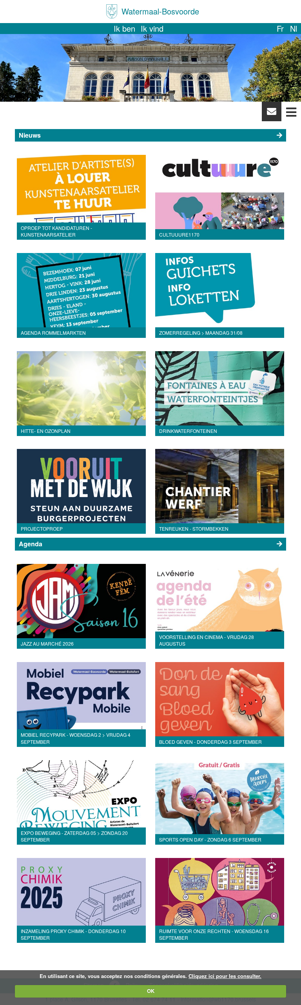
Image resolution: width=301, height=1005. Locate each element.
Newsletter (271, 113)
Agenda (30, 543)
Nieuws (30, 135)
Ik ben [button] (124, 28)
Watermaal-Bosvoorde (160, 11)
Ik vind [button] (152, 28)
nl (293, 28)
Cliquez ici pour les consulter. (225, 976)
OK (150, 990)
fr (280, 28)
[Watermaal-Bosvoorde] (111, 11)
